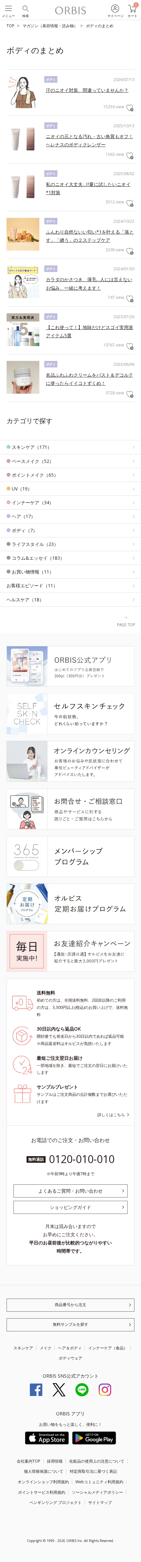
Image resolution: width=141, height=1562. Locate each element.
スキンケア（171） (32, 447)
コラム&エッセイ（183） (38, 558)
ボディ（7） (24, 530)
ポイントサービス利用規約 (41, 1492)
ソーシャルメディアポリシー (97, 1492)
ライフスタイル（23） (35, 544)
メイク (45, 1348)
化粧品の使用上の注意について (96, 1461)
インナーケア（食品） (108, 1348)
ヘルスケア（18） (25, 599)
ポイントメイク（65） (35, 475)
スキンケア (23, 1348)
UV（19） (22, 489)
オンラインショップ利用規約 (43, 1482)
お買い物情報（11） (33, 572)
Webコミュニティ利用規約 (99, 1482)
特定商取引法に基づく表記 (93, 1471)
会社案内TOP (28, 1461)
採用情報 (55, 1461)
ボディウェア (70, 1358)
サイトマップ (100, 1502)
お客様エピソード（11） (32, 585)
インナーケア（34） (33, 502)
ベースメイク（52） (33, 461)
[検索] (25, 8)
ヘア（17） (23, 516)
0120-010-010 (81, 1159)
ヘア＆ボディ (70, 1348)
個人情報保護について (43, 1471)
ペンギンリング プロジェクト (56, 1502)
